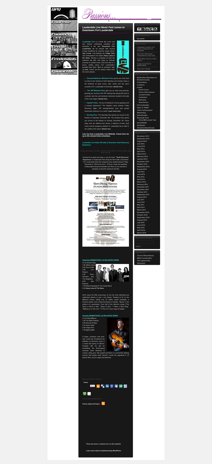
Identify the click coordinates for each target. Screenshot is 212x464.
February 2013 (142, 156)
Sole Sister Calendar (143, 69)
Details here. (118, 87)
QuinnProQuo (64, 13)
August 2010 (142, 220)
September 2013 (143, 139)
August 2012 (142, 169)
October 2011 (142, 192)
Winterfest (141, 263)
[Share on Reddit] (125, 386)
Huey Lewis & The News (95, 288)
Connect (64, 37)
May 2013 (140, 149)
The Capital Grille (143, 261)
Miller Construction (144, 258)
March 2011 (141, 210)
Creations (141, 85)
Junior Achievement (144, 110)
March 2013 (141, 154)
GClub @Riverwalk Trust (147, 120)
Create (64, 50)
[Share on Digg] (107, 386)
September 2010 (143, 217)
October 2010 (142, 215)
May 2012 (140, 177)
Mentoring (142, 100)
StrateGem (141, 125)
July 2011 (140, 200)
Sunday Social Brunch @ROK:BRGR (144, 64)
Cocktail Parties (144, 95)
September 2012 (143, 167)
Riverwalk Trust (143, 118)
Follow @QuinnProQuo (91, 404)
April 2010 (141, 230)
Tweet (85, 382)
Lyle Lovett (90, 330)
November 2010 (143, 212)
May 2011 (140, 205)
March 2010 (141, 233)
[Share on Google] (112, 386)
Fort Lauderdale (143, 105)
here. (87, 69)
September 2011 (143, 194)
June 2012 (141, 174)
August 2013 (142, 141)
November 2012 (143, 161)
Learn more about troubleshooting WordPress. (103, 451)
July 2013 (140, 144)
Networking (141, 113)
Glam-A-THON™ (143, 108)
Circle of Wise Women (146, 92)
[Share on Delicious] (102, 386)
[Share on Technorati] (84, 394)
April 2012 (141, 179)
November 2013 (143, 136)
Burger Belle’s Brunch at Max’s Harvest (147, 59)
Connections (142, 82)
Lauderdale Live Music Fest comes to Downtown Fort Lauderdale (146, 48)
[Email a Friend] (89, 394)
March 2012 (141, 182)
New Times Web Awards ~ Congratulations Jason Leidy (146, 54)
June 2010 (141, 225)
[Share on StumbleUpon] (121, 386)
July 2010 (141, 222)
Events (139, 87)
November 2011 (143, 189)
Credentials (64, 62)
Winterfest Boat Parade (145, 128)
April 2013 (141, 151)
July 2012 (140, 172)
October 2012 (142, 164)
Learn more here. (114, 111)
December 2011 (143, 187)
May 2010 (141, 228)
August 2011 (142, 197)
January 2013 (142, 159)
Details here (102, 99)
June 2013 (141, 146)
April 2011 (141, 207)
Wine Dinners (143, 102)
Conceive (64, 25)
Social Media (142, 123)
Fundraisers (143, 97)
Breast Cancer (144, 90)
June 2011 (141, 202)
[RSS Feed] (103, 403)
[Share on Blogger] (98, 386)
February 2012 (142, 184)
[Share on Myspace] (116, 386)
